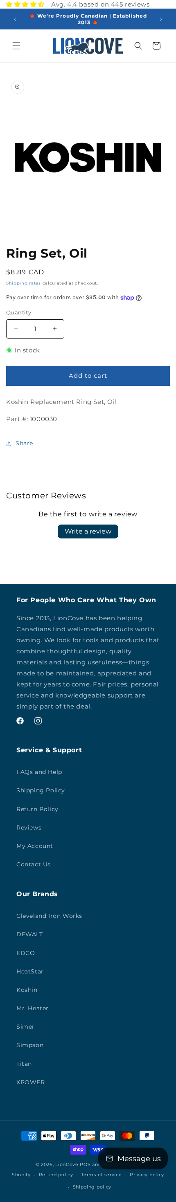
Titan (24, 1063)
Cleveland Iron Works (49, 915)
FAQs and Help (39, 772)
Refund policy (56, 1174)
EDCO (25, 953)
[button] (16, 46)
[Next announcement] (161, 19)
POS (85, 1164)
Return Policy (37, 809)
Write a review (88, 531)
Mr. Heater (32, 1008)
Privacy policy (147, 1174)
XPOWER (30, 1082)
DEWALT (29, 934)
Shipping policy (92, 1187)
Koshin (27, 989)
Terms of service (101, 1174)
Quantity (18, 312)
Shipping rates (23, 283)
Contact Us (33, 864)
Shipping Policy (40, 790)
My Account (34, 846)
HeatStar (30, 971)
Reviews (28, 827)
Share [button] (24, 443)
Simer (25, 1026)
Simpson (29, 1045)
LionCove (67, 1164)
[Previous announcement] (15, 19)
